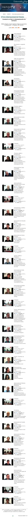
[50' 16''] (7, 401)
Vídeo (16, 36)
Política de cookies (22, 511)
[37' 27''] (7, 96)
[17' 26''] (7, 426)
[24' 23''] (7, 36)
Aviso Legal (10, 511)
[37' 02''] (7, 290)
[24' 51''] (7, 476)
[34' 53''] (7, 360)
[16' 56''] (7, 349)
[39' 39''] (7, 248)
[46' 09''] (7, 302)
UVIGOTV (9, 14)
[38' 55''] (7, 212)
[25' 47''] (7, 121)
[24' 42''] (7, 275)
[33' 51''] (7, 146)
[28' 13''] (7, 187)
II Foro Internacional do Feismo (18, 14)
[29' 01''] (7, 315)
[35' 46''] (7, 369)
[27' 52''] (7, 489)
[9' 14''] (7, 500)
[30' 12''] (7, 328)
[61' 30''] (7, 451)
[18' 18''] (7, 49)
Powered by (22, 515)
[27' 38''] (7, 134)
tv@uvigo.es (21, 510)
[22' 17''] (7, 414)
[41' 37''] (7, 439)
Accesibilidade (5, 511)
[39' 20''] (7, 462)
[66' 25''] (7, 199)
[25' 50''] (7, 63)
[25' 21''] (7, 158)
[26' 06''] (7, 82)
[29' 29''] (7, 109)
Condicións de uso (15, 511)
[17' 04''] (7, 238)
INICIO (4, 14)
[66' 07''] (7, 339)
